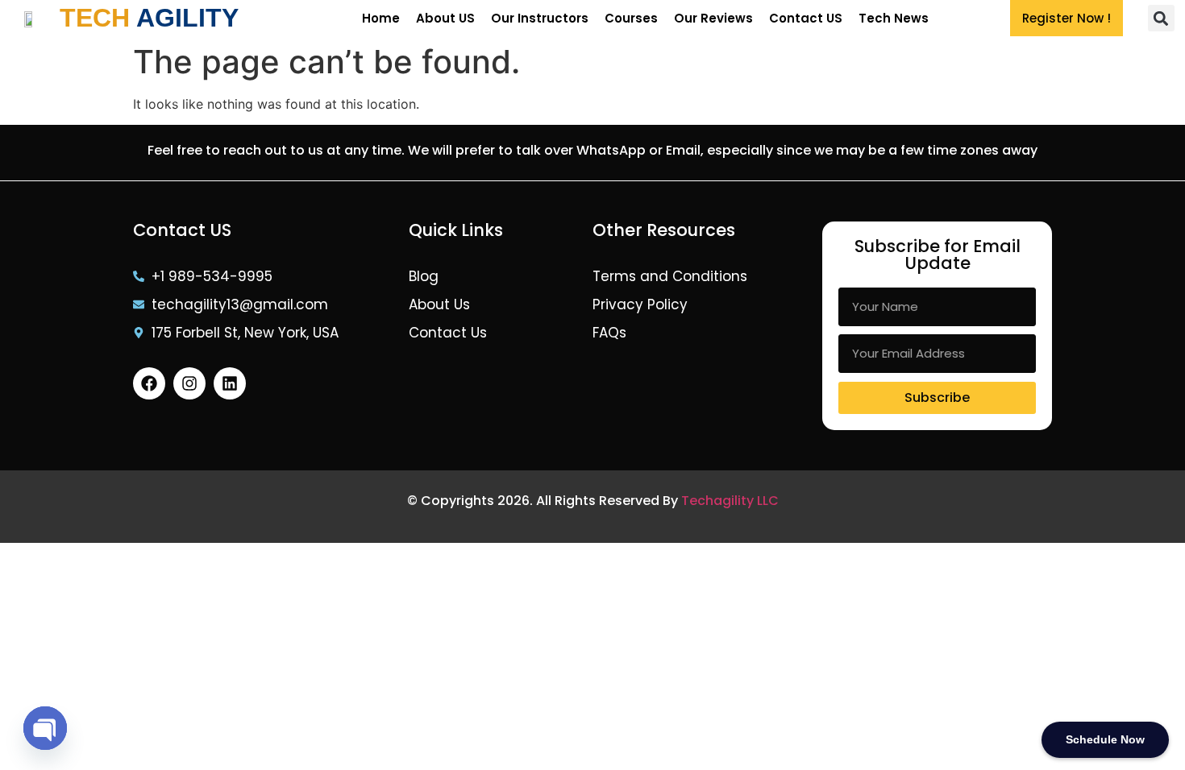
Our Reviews (713, 18)
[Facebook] (149, 383)
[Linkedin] (230, 383)
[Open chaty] (45, 728)
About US (445, 18)
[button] (1161, 18)
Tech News (894, 18)
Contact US (805, 18)
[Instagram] (189, 383)
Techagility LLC (730, 500)
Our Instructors (539, 18)
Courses (631, 18)
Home (381, 18)
